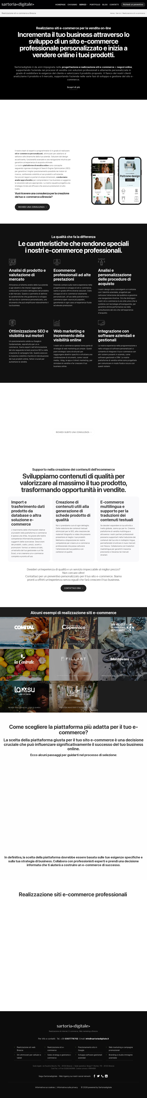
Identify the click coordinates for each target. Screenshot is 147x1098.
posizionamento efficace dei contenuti (110, 911)
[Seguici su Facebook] (94, 1076)
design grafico (115, 905)
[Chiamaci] (102, 1076)
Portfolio (95, 5)
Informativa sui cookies (45, 1087)
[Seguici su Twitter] (98, 1076)
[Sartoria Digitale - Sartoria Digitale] (18, 5)
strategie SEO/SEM (80, 911)
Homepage (60, 5)
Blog (104, 5)
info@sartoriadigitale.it (97, 1038)
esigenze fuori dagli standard (82, 775)
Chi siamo (72, 5)
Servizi (82, 5)
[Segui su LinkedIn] (106, 1076)
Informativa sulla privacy (67, 1087)
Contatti (114, 5)
